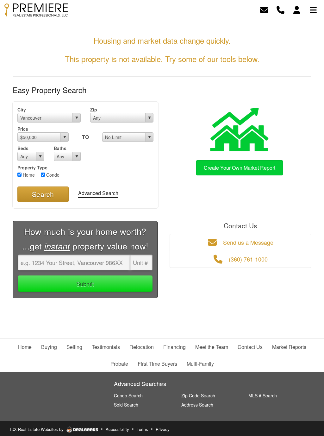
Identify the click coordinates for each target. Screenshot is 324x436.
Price (22, 129)
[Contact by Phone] (280, 9)
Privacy (163, 429)
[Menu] (313, 9)
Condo (52, 175)
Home (28, 175)
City (21, 109)
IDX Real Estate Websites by (37, 429)
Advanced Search (98, 193)
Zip (93, 109)
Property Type (32, 167)
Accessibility (117, 429)
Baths (60, 148)
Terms (142, 429)
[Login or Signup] (296, 9)
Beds (22, 148)
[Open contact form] (264, 9)
